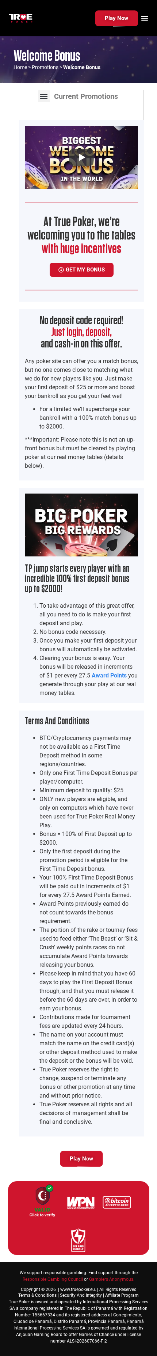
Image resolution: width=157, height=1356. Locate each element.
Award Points (109, 675)
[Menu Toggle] (144, 18)
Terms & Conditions (37, 1295)
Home (20, 67)
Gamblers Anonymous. (111, 1279)
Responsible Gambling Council (53, 1279)
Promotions (45, 67)
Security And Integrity (81, 1295)
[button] (44, 96)
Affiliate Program (122, 1295)
